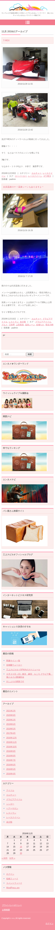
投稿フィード (12, 879)
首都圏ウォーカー (14, 665)
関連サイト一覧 (13, 660)
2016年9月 (11, 751)
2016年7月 (11, 760)
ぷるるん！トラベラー (21, 12)
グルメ (4, 325)
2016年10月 (11, 747)
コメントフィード (14, 883)
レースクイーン (35, 176)
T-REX (6, 40)
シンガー (10, 804)
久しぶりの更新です (15, 681)
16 (21, 847)
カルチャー (36, 173)
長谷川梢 (49, 325)
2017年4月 (11, 733)
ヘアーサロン (12, 808)
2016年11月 (11, 742)
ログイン (10, 874)
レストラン (14, 322)
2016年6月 (11, 765)
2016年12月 (11, 738)
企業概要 (6, 910)
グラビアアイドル (43, 322)
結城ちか (40, 325)
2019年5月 (11, 729)
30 (21, 853)
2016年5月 (11, 769)
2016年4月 (11, 774)
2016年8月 (11, 756)
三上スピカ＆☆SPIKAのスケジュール (23, 669)
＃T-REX (47, 176)
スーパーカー (21, 176)
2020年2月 (11, 720)
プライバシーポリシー (12, 905)
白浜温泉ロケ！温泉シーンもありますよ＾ (23, 187)
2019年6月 (11, 724)
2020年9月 (11, 715)
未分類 (23, 322)
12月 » (12, 858)
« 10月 (4, 858)
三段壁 (12, 325)
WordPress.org (12, 888)
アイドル (10, 790)
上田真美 (20, 325)
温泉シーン (30, 325)
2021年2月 (11, 711)
